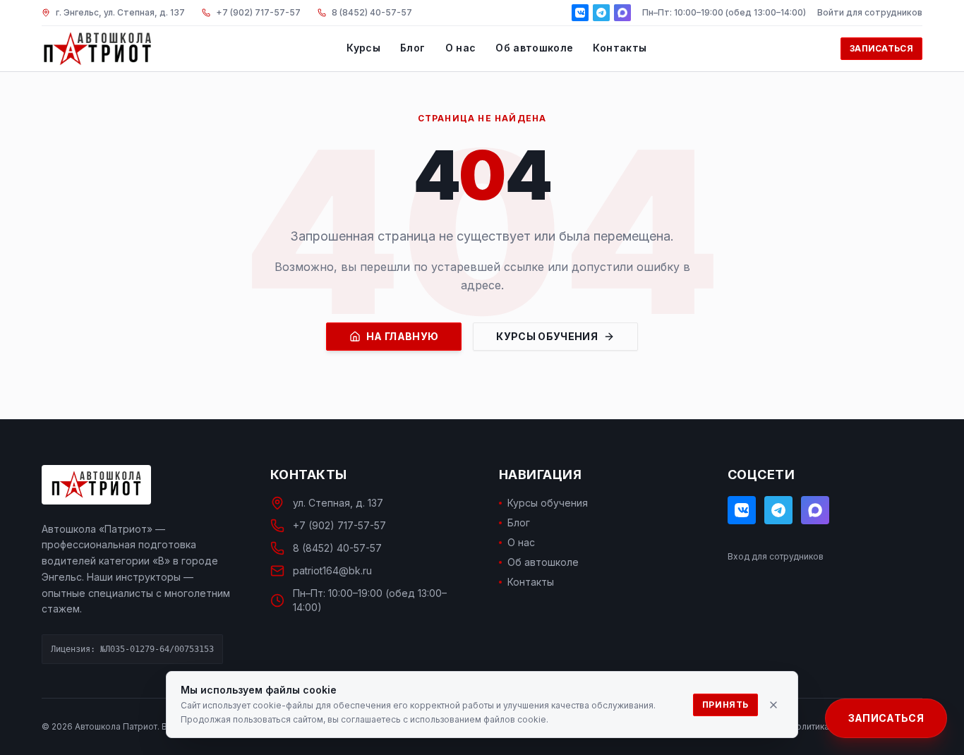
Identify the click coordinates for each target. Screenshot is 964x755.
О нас (460, 48)
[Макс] (622, 12)
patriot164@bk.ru (332, 570)
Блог (412, 48)
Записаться (881, 48)
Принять (725, 704)
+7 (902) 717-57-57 (339, 525)
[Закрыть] (773, 705)
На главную (402, 336)
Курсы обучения (547, 336)
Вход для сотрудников (776, 556)
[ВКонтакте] (580, 12)
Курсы (363, 48)
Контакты (619, 48)
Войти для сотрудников (869, 12)
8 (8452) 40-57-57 (337, 548)
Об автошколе (534, 48)
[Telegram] (601, 12)
